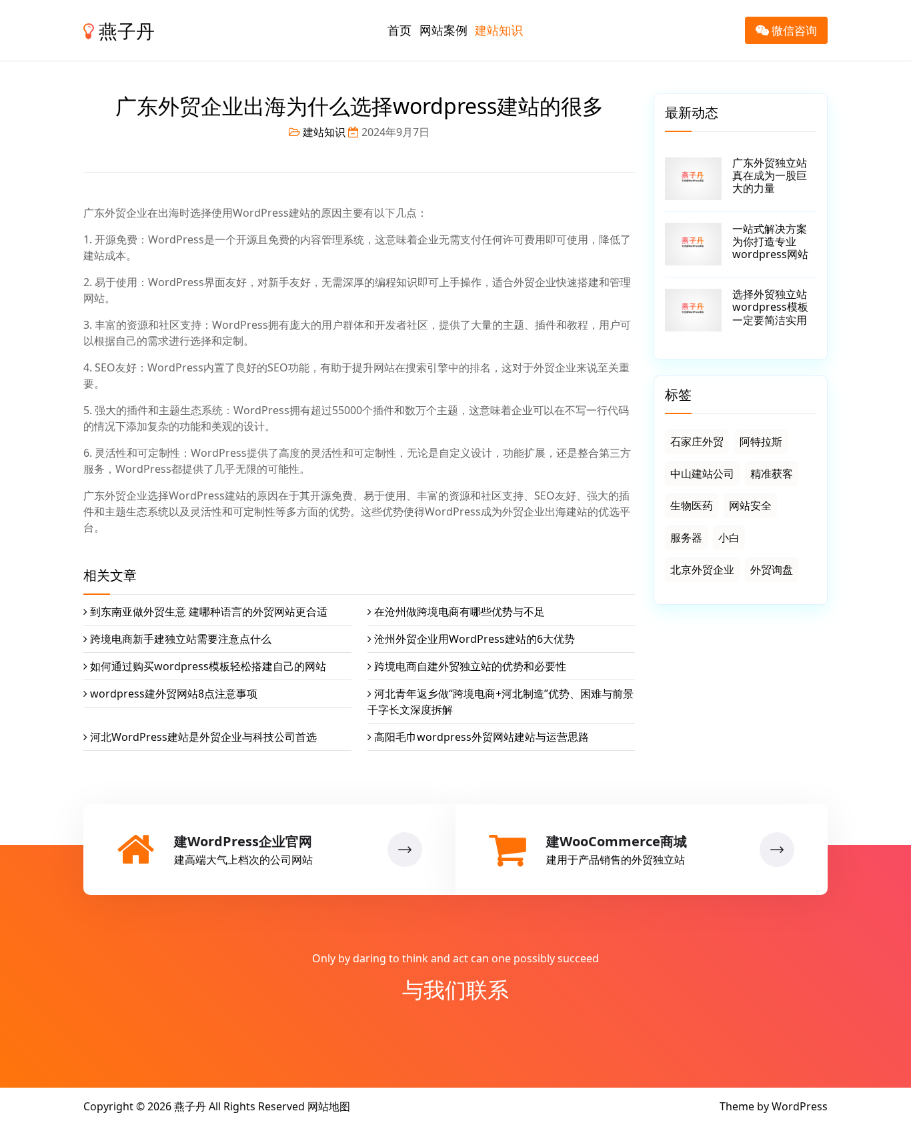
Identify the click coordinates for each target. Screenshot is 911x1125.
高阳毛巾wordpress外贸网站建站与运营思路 (481, 737)
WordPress (800, 1106)
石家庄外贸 (697, 441)
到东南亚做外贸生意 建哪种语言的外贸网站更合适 (208, 611)
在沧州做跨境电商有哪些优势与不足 (459, 611)
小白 (729, 537)
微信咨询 (793, 30)
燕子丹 (124, 30)
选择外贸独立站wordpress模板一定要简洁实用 (770, 307)
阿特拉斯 (761, 441)
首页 (399, 30)
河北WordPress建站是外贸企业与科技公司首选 (203, 737)
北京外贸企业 (702, 569)
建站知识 (499, 30)
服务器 (686, 537)
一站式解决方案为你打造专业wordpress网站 (770, 241)
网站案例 (443, 30)
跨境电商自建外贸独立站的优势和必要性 (470, 666)
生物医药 (691, 505)
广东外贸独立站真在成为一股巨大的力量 (769, 175)
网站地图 (328, 1106)
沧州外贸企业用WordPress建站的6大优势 (474, 639)
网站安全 (750, 505)
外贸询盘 (771, 569)
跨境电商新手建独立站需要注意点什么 (180, 639)
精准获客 (771, 473)
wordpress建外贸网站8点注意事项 (173, 693)
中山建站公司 (702, 473)
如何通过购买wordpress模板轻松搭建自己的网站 (208, 666)
